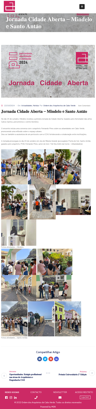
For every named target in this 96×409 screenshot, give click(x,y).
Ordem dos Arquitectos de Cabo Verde (59, 105)
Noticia (36, 105)
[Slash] (48, 373)
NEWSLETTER (60, 392)
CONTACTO (36, 392)
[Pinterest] (50, 359)
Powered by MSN (48, 407)
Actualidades (26, 105)
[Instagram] (11, 397)
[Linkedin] (56, 359)
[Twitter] (45, 359)
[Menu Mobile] (82, 6)
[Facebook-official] (6, 397)
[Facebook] (39, 359)
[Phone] (36, 397)
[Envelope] (60, 397)
